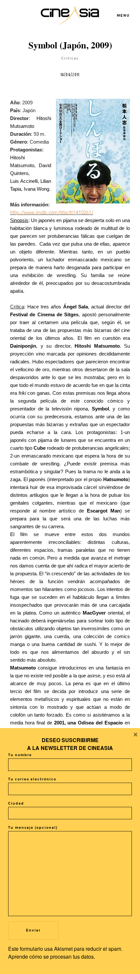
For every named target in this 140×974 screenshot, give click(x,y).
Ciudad (16, 803)
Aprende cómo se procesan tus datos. (51, 956)
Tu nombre (20, 755)
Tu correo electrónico (32, 779)
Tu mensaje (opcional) (33, 828)
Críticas (70, 58)
